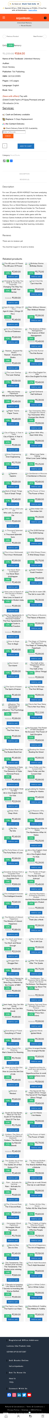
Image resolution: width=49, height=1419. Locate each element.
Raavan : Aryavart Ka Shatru (12, 356)
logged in (16, 247)
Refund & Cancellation (14, 1407)
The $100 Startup (36, 533)
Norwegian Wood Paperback (13, 1228)
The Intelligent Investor (13, 896)
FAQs (11, 1382)
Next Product (37, 36)
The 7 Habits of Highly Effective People (36, 1228)
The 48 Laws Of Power (12, 266)
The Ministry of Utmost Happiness (13, 922)
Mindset (13, 1093)
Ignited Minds (36, 1033)
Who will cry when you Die (13, 514)
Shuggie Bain (13, 963)
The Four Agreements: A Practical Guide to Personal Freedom (13, 623)
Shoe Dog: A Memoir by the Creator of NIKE (13, 983)
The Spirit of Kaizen (13, 689)
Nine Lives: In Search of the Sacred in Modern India (13, 598)
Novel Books (26, 26)
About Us (12, 1378)
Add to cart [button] (13, 277)
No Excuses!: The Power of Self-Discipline (36, 733)
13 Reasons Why (36, 813)
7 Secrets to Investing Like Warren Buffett (12, 1289)
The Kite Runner (36, 353)
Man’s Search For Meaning (12, 1052)
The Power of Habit (36, 1137)
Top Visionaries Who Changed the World (36, 416)
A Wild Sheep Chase (36, 555)
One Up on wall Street (36, 1185)
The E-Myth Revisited (36, 1265)
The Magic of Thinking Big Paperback (36, 646)
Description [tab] (24, 174)
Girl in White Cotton (36, 1287)
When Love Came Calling (36, 458)
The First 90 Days (36, 689)
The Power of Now (36, 493)
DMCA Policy (36, 1410)
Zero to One (13, 1247)
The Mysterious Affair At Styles (36, 833)
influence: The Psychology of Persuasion (12, 711)
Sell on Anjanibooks (16, 1366)
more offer (33, 10)
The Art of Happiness (36, 1247)
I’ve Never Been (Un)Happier (13, 575)
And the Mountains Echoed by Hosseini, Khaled (36, 900)
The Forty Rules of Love (12, 852)
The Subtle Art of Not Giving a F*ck (13, 1166)
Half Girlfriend (36, 394)
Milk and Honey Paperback (12, 395)
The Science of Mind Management (36, 334)
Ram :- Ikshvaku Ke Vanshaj (12, 1187)
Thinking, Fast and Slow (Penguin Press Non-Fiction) (36, 1013)
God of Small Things (13, 493)
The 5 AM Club (36, 941)
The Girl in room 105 (36, 594)
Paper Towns (13, 413)
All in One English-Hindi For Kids (12, 794)
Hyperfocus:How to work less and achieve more (36, 1074)
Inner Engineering (13, 457)
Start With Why (36, 435)
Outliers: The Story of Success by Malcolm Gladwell (13, 1143)
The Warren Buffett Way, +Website (36, 1166)
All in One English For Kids (36, 376)
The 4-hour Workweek (13, 555)
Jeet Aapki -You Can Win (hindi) (13, 1009)
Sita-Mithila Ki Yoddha (36, 1309)
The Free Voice (13, 730)
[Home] (18, 26)
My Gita (13, 831)
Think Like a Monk (36, 919)
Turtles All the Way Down (36, 1208)
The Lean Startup (13, 375)
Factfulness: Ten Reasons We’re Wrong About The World (36, 987)
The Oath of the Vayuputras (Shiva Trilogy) (36, 670)
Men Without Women (36, 310)
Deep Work (12, 813)
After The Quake (36, 963)
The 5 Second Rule (13, 1207)
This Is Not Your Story (36, 707)
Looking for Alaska (36, 791)
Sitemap (24, 1410)
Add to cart (26, 146)
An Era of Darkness (13, 331)
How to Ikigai (13, 644)
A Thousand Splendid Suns (13, 535)
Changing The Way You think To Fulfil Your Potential (12, 289)
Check (8, 136)
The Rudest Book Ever (13, 752)
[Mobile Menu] (4, 17)
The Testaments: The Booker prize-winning (12, 1268)
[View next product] (45, 36)
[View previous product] (4, 36)
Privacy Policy (13, 1410)
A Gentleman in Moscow (36, 476)
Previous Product (13, 36)
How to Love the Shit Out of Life (13, 1072)
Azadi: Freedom (36, 572)
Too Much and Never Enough (13, 944)
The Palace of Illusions (36, 617)
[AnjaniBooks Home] (24, 18)
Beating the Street (36, 752)
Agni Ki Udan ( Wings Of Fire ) (13, 312)
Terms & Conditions (35, 1407)
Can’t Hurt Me (36, 283)
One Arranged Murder (36, 1051)
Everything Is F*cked (13, 1033)
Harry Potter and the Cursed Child (36, 772)
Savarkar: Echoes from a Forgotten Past (13, 877)
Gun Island (13, 665)
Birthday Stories (36, 266)
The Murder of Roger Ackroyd (36, 877)
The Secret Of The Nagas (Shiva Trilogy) (36, 1096)
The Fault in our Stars (13, 1309)
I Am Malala (36, 1115)
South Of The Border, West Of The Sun (12, 1118)
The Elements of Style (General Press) (13, 772)
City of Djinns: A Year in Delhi (13, 437)
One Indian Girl (36, 511)
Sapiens (13, 476)
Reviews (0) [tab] (24, 179)
